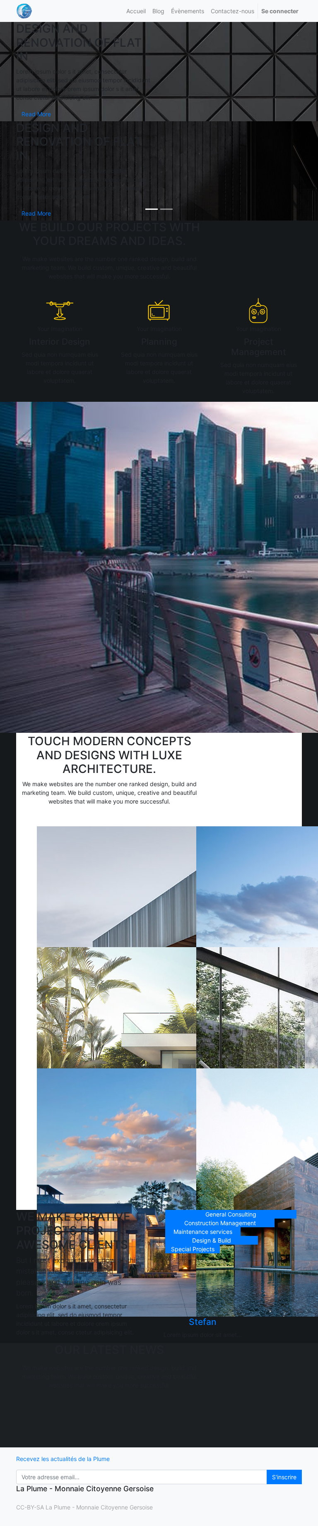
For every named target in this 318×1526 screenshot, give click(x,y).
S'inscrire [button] (284, 1476)
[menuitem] (136, 11)
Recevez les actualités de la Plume (63, 1458)
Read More (36, 114)
